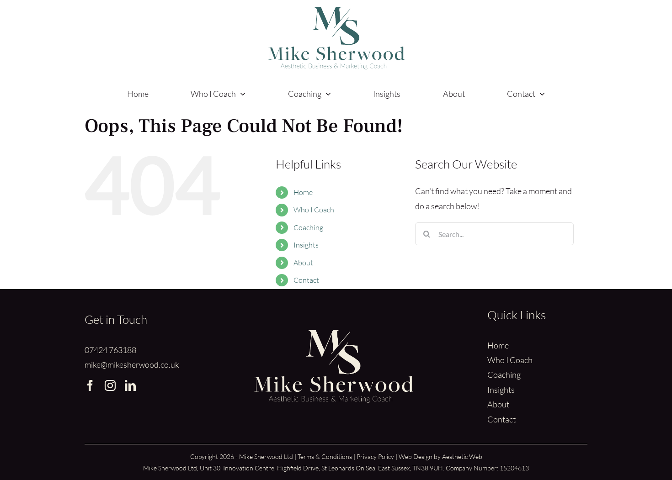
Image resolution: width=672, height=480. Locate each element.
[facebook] (90, 385)
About (303, 262)
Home (303, 192)
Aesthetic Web (462, 456)
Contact (306, 280)
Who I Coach (313, 209)
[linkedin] (130, 385)
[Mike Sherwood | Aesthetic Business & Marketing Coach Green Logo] (336, 11)
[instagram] (110, 385)
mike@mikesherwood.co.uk (132, 364)
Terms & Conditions (325, 456)
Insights (306, 244)
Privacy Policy (375, 456)
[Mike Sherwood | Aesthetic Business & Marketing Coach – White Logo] (333, 334)
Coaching (308, 227)
